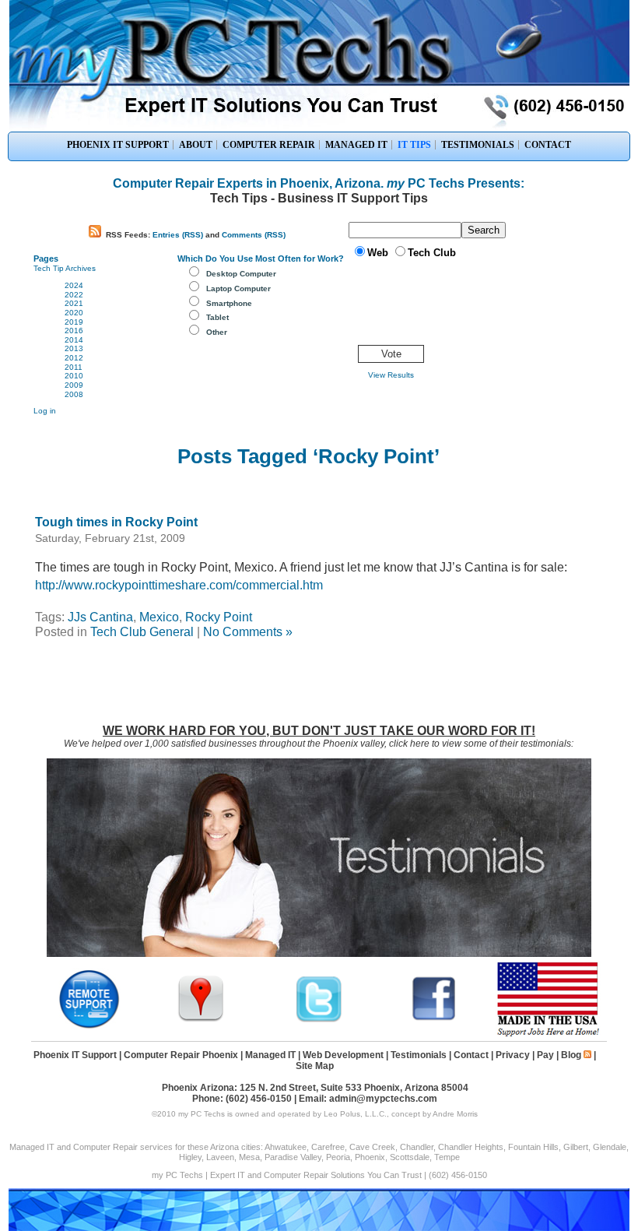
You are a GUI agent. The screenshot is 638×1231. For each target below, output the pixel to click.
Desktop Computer (241, 273)
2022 (74, 294)
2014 (74, 340)
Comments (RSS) (254, 234)
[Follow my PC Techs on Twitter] (319, 1019)
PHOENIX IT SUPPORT (118, 144)
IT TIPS (414, 144)
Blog (571, 1055)
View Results (391, 375)
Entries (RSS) (177, 234)
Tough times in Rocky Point (116, 522)
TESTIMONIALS (477, 144)
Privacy (513, 1055)
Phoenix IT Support (75, 1055)
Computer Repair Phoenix (181, 1055)
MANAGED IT (356, 144)
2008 (74, 394)
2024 (74, 285)
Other (216, 332)
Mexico (159, 617)
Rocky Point (218, 617)
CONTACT (547, 144)
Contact (471, 1055)
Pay (545, 1055)
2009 (74, 385)
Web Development (343, 1055)
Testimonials (419, 1055)
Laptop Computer (238, 288)
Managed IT (270, 1055)
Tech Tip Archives (64, 268)
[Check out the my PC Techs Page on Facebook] (434, 1019)
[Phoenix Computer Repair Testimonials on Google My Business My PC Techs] (204, 1019)
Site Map (315, 1065)
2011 (73, 367)
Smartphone (229, 303)
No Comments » (248, 631)
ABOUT (195, 144)
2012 (74, 357)
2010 (74, 375)
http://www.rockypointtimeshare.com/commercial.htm (179, 585)
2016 (74, 330)
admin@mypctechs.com (383, 1098)
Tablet (217, 317)
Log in (44, 410)
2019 (74, 322)
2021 (74, 303)
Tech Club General (142, 631)
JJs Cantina (100, 617)
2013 (74, 348)
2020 (74, 312)
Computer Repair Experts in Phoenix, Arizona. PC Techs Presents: (318, 183)
